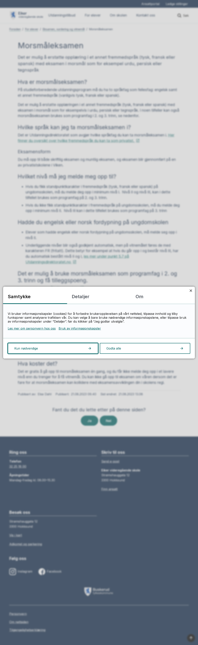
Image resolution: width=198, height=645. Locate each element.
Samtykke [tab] (19, 296)
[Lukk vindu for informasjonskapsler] (190, 290)
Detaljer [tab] (80, 296)
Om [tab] (139, 296)
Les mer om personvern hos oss (32, 328)
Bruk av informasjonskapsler (80, 328)
